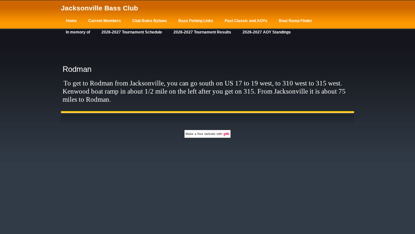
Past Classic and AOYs (246, 21)
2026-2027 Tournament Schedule (131, 32)
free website (206, 134)
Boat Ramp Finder (295, 21)
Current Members (104, 21)
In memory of (78, 32)
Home (71, 21)
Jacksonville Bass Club (99, 8)
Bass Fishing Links (195, 21)
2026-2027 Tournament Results (202, 32)
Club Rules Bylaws (149, 21)
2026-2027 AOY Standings (267, 32)
